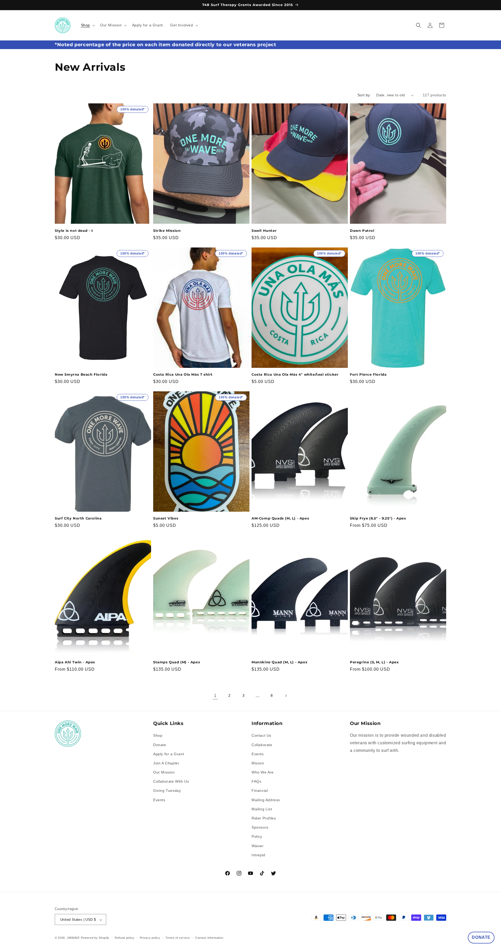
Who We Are (263, 772)
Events (159, 800)
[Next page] (285, 695)
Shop (157, 735)
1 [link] (215, 695)
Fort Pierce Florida (368, 374)
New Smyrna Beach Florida (81, 374)
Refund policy (124, 937)
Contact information (209, 937)
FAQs (256, 781)
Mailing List (262, 809)
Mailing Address (266, 800)
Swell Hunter (264, 230)
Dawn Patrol (362, 230)
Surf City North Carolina (78, 518)
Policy (257, 837)
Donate (159, 745)
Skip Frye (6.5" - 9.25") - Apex (378, 518)
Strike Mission (167, 230)
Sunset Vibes (165, 518)
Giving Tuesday (167, 791)
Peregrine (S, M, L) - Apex (374, 662)
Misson (258, 763)
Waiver (258, 846)
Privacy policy (150, 937)
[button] (87, 25)
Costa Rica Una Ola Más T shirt (183, 374)
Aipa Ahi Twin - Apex (75, 662)
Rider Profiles (264, 818)
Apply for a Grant (168, 754)
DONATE (481, 937)
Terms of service (177, 937)
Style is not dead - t (74, 230)
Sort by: (364, 95)
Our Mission (164, 772)
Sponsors (260, 827)
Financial (260, 791)
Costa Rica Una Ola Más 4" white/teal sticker (295, 374)
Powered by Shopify (95, 938)
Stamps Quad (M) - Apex (176, 662)
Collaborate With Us (171, 781)
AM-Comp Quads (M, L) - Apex (280, 518)
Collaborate (262, 745)
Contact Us (261, 735)
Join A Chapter (166, 763)
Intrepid (258, 855)
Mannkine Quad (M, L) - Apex (279, 662)
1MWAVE (73, 938)
